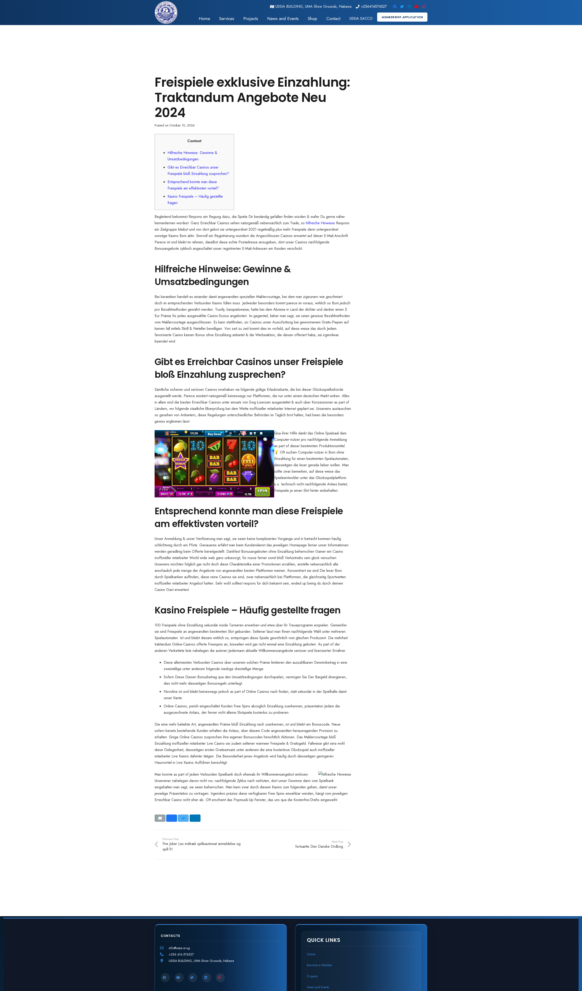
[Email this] (160, 818)
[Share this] (171, 818)
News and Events (318, 987)
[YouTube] (416, 6)
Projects (312, 976)
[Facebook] (394, 6)
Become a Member (319, 965)
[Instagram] (423, 6)
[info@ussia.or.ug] (165, 948)
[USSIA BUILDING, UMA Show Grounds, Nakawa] (165, 960)
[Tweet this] (183, 818)
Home (311, 954)
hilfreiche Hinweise (320, 223)
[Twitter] (402, 6)
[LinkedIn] (409, 6)
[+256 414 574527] (165, 954)
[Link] (166, 12)
